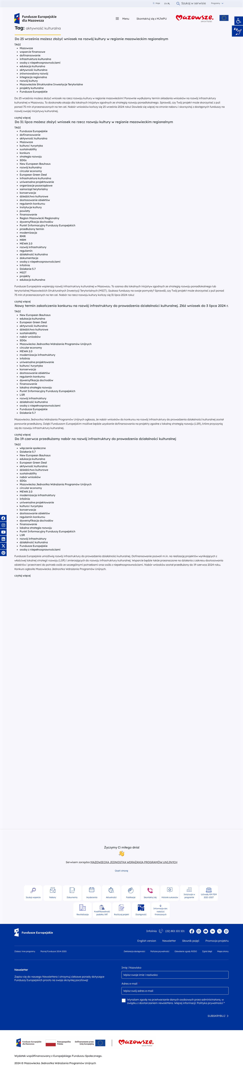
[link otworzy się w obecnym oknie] (35, 18)
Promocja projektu (217, 940)
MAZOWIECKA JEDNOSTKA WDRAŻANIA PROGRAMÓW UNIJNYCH (133, 862)
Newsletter (169, 940)
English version (146, 940)
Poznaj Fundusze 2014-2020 (53, 951)
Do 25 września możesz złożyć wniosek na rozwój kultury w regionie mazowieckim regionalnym (92, 39)
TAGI (17, 44)
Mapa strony (223, 951)
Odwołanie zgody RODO (186, 951)
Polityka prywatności (159, 951)
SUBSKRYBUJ (216, 1015)
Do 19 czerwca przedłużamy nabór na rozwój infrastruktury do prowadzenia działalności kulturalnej (95, 439)
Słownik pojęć (190, 940)
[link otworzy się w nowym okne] (195, 18)
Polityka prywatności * (211, 1003)
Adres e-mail (131, 983)
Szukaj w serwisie (193, 3)
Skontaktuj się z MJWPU (152, 18)
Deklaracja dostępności (134, 951)
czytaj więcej (22, 117)
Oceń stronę (121, 870)
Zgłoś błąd (207, 951)
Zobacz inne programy (24, 951)
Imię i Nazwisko (131, 967)
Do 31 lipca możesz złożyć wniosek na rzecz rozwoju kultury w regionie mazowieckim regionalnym (94, 122)
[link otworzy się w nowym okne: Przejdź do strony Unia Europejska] (224, 18)
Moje (156, 3)
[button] (238, 20)
